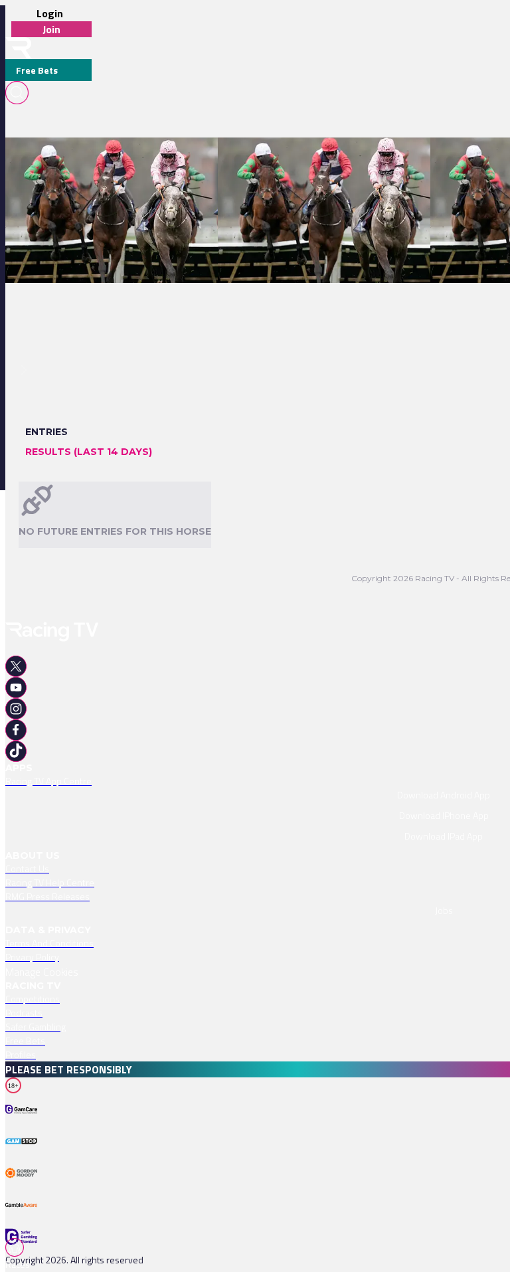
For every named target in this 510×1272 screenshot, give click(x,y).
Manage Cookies (41, 972)
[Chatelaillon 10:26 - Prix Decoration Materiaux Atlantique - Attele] (145, 160)
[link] (152, 160)
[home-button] (18, 48)
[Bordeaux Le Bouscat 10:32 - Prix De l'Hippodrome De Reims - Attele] (363, 160)
